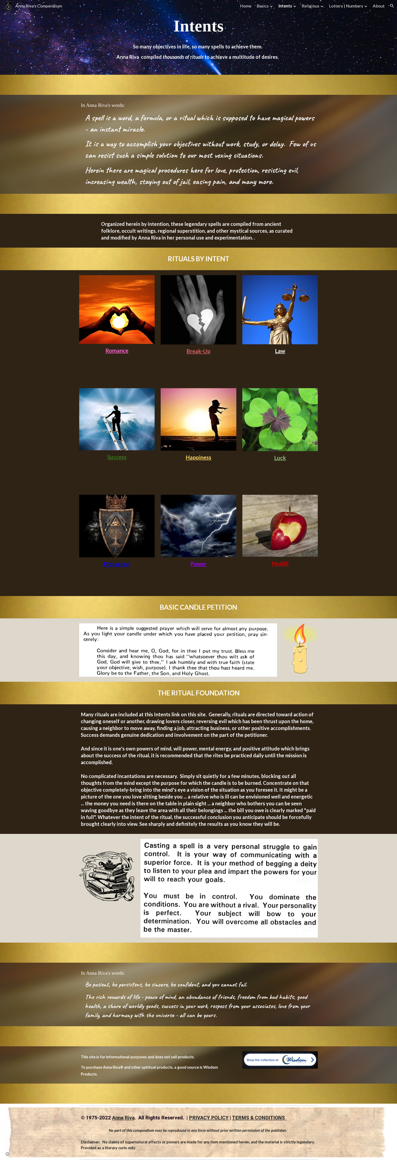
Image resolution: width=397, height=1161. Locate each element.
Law (280, 351)
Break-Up (198, 351)
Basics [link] (263, 5)
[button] (392, 6)
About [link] (379, 5)
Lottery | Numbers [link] (346, 5)
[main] (198, 26)
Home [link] (245, 5)
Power (198, 563)
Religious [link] (310, 5)
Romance (116, 350)
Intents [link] (285, 5)
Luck (280, 457)
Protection (117, 564)
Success (117, 457)
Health (280, 563)
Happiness (198, 457)
